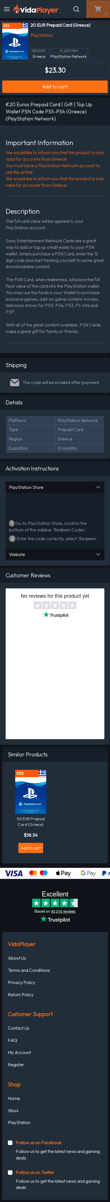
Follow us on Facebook (38, 1142)
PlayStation (19, 1122)
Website (17, 554)
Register (16, 1064)
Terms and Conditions (29, 970)
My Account (19, 1052)
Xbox (13, 1110)
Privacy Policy (21, 982)
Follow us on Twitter (35, 1172)
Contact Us (18, 1028)
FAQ (12, 1040)
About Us (17, 958)
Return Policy (21, 994)
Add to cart (55, 86)
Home (14, 1098)
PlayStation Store (26, 487)
